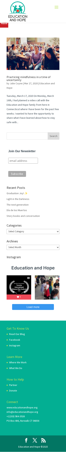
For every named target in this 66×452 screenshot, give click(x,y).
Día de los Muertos (17, 210)
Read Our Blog (17, 334)
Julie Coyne (16, 83)
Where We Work (18, 362)
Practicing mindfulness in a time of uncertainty (29, 78)
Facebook (14, 339)
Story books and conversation (23, 216)
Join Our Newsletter (22, 151)
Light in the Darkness (18, 199)
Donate (13, 390)
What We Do (15, 368)
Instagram (14, 345)
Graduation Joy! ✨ (17, 193)
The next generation (18, 204)
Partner (13, 385)
